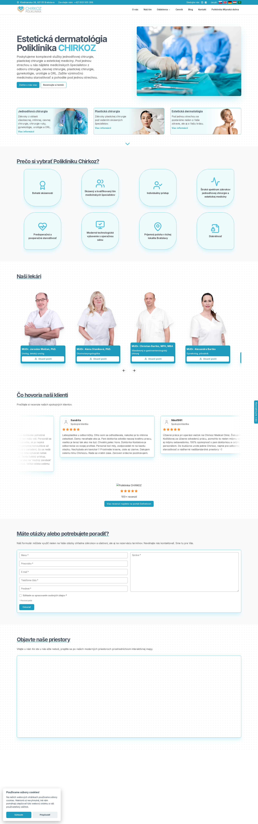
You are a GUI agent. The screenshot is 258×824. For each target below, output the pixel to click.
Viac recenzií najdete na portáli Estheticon (129, 503)
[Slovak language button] (220, 2)
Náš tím (148, 9)
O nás (135, 9)
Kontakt (202, 9)
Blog (190, 9)
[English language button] (225, 2)
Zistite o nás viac (28, 85)
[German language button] (230, 2)
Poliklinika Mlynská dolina (225, 9)
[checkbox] (20, 595)
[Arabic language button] (239, 2)
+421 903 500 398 (83, 2)
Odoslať (27, 607)
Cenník (179, 9)
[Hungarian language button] (234, 2)
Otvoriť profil (45, 359)
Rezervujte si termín (53, 85)
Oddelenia (162, 9)
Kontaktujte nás (256, 412)
